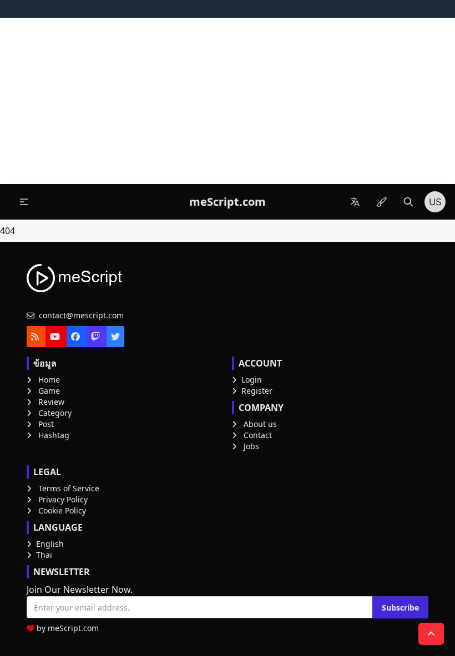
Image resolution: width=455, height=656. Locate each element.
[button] (24, 202)
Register (256, 390)
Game (49, 390)
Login (251, 379)
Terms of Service (68, 488)
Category (55, 413)
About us (260, 424)
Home (49, 379)
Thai (44, 555)
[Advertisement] (227, 101)
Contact (258, 435)
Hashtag (53, 435)
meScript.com (73, 628)
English (50, 543)
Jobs (251, 446)
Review (51, 401)
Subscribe (400, 607)
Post (46, 424)
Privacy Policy (63, 499)
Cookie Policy (62, 510)
